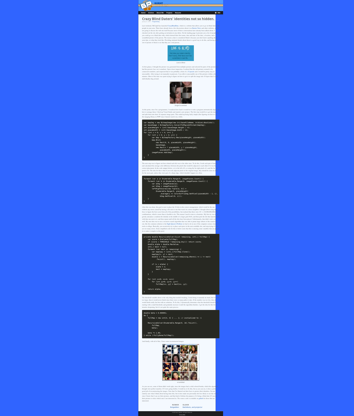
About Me (160, 13)
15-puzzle (191, 71)
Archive (151, 13)
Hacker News (196, 28)
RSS (218, 13)
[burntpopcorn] (180, 5)
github (201, 398)
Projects (169, 13)
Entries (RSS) (182, 414)
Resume (178, 13)
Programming (155, 21)
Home (143, 13)
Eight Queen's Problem (174, 224)
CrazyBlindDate (173, 26)
